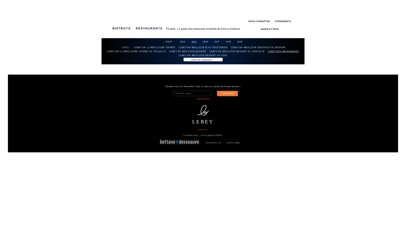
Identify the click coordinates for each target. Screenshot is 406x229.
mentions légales (233, 143)
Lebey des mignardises (283, 51)
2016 (205, 41)
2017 (216, 41)
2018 (228, 41)
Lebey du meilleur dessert (187, 51)
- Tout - (169, 41)
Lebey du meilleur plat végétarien (203, 47)
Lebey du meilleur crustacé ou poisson (258, 47)
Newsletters (270, 29)
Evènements (283, 21)
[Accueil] (203, 29)
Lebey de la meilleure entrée (154, 47)
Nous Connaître (259, 21)
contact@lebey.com (213, 143)
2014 (182, 41)
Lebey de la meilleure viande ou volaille (136, 51)
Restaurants (149, 28)
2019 (239, 41)
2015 (194, 41)
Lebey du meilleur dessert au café (203, 55)
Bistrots (121, 28)
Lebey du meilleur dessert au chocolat (237, 51)
